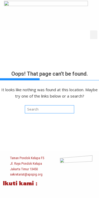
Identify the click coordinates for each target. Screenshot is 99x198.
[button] (93, 34)
